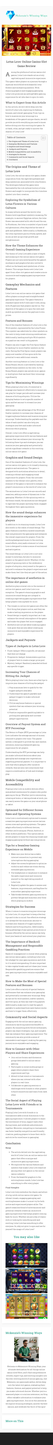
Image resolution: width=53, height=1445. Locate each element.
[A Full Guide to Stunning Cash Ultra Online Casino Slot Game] (26, 1255)
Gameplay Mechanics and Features (23, 144)
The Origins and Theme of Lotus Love (23, 141)
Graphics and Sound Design (20, 146)
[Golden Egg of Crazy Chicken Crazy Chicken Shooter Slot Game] (26, 1306)
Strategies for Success (17, 154)
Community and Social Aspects (21, 157)
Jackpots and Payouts (18, 149)
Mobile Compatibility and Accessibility (25, 152)
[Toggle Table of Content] (42, 138)
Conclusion (13, 160)
